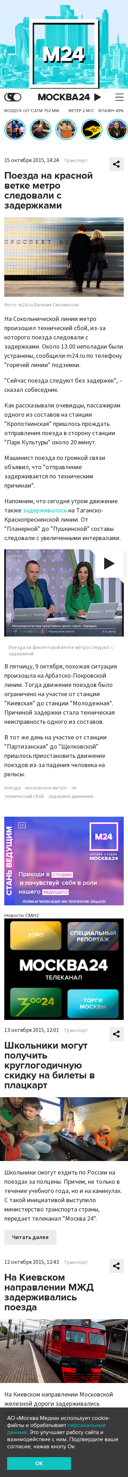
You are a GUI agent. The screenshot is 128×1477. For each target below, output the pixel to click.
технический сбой (24, 796)
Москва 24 (64, 97)
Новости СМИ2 (21, 915)
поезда (12, 787)
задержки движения (70, 796)
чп (73, 787)
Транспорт (76, 160)
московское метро (46, 787)
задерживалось (45, 510)
